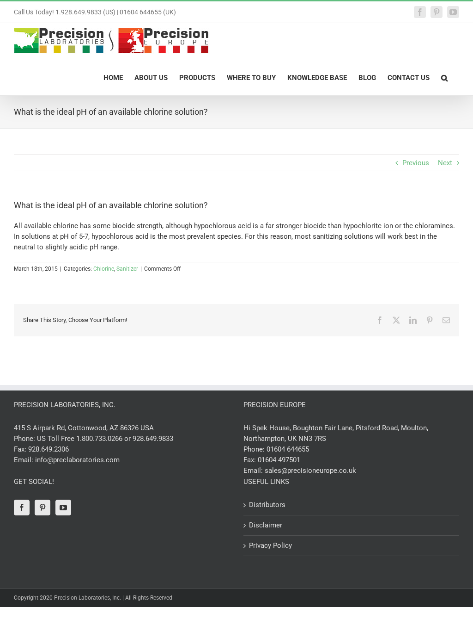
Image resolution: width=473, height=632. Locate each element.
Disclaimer (265, 525)
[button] (444, 77)
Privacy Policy (270, 545)
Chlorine (103, 269)
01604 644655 (288, 449)
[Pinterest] (42, 507)
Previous (415, 163)
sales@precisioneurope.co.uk (310, 470)
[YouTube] (63, 507)
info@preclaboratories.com (77, 460)
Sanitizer (127, 269)
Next (445, 163)
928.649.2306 (48, 449)
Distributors (267, 505)
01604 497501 (279, 460)
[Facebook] (22, 507)
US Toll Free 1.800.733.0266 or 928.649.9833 (105, 438)
